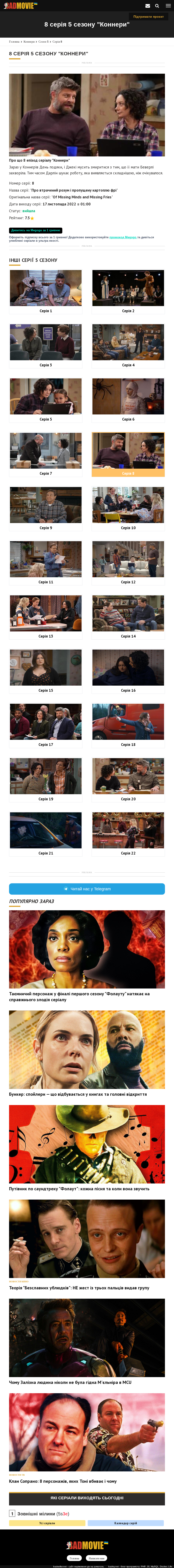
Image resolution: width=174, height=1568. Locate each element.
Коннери (29, 41)
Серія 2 (128, 310)
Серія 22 (128, 853)
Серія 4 (128, 365)
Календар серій (125, 1523)
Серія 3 (46, 365)
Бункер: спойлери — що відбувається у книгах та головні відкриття (78, 1094)
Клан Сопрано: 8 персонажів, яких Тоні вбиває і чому (63, 1481)
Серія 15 (46, 690)
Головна (14, 41)
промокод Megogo (123, 237)
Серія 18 (128, 744)
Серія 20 (128, 798)
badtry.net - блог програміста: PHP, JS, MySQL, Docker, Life (140, 1566)
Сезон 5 (43, 41)
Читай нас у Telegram (91, 889)
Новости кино (19, 1281)
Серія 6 (128, 419)
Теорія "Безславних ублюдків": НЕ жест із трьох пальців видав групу (79, 1288)
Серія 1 (46, 310)
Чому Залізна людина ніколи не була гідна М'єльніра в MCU (70, 1382)
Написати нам (96, 1558)
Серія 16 (128, 690)
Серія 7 (46, 473)
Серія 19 (46, 798)
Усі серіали (47, 1523)
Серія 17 (46, 744)
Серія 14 (128, 636)
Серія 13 (46, 636)
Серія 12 (128, 581)
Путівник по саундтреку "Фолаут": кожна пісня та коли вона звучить (79, 1189)
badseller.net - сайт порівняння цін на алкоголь (78, 1566)
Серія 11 (46, 581)
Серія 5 (46, 419)
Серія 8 (57, 41)
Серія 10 (128, 527)
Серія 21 (46, 853)
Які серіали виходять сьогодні (87, 1498)
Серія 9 (46, 527)
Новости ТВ (17, 1475)
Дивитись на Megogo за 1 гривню (35, 230)
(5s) (43, 1513)
